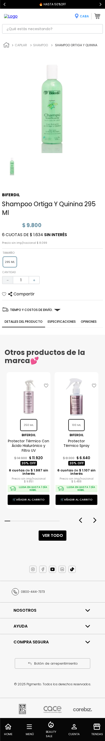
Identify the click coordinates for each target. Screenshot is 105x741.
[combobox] (52, 29)
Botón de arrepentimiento (56, 663)
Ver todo (52, 535)
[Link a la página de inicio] (6, 45)
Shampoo (40, 45)
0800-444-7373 (33, 591)
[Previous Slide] (4, 4)
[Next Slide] (100, 4)
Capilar (21, 45)
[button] (10, 262)
